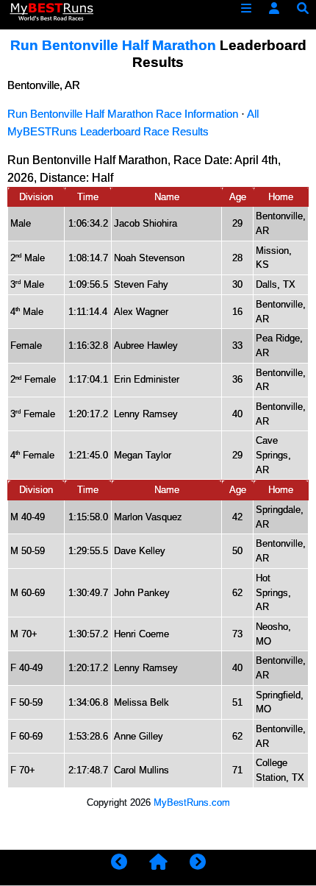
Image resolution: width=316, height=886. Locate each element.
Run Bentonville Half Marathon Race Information (122, 113)
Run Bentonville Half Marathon (113, 45)
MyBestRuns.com (192, 802)
